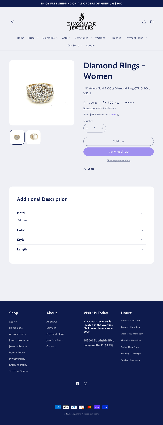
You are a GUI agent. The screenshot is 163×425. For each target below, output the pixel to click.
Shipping (88, 108)
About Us (52, 321)
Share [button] (91, 168)
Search (13, 321)
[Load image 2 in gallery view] (33, 137)
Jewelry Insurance (19, 340)
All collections (17, 334)
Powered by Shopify (90, 414)
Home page (16, 327)
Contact (51, 346)
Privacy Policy (17, 358)
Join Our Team (54, 340)
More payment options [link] (119, 160)
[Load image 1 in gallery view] (17, 137)
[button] (13, 22)
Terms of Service (19, 371)
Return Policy (17, 352)
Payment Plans (55, 334)
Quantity (88, 121)
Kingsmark (76, 414)
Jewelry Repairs (18, 346)
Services (51, 327)
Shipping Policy (18, 364)
